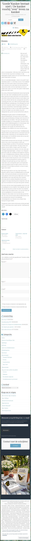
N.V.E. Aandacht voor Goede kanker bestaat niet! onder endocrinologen (16, 517)
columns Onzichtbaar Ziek (7, 340)
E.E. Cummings (14, 47)
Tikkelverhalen (5, 367)
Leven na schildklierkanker (7, 347)
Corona (5, 372)
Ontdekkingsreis (14, 44)
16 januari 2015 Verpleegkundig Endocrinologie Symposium (16, 524)
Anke (4, 44)
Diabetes (5, 374)
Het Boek (3, 345)
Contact (15, 445)
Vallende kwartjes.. (5, 240)
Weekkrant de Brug (7, 520)
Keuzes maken (4, 233)
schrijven (14, 48)
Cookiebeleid (4, 535)
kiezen (22, 47)
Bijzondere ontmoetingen (13, 516)
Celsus (3, 338)
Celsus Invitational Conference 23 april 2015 (15, 511)
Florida (4, 359)
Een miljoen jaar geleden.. (7, 327)
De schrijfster (4, 505)
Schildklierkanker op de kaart (10, 379)
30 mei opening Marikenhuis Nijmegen (18, 510)
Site (2, 296)
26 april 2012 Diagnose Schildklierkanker (11, 324)
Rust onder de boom (6, 329)
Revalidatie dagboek (8, 376)
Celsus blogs (18, 511)
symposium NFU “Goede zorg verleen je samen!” (11, 508)
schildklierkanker (9, 48)
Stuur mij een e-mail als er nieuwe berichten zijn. (15, 307)
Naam (3, 281)
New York (5, 364)
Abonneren (6, 430)
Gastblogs (4, 343)
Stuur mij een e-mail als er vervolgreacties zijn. (14, 304)
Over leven (4, 352)
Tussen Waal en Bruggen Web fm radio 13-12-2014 (19, 513)
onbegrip (25, 47)
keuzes (19, 47)
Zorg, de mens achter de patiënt (9, 370)
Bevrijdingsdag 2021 (6, 322)
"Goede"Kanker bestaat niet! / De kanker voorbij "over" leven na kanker (15, 8)
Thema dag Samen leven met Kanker (9, 526)
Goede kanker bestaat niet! (20, 505)
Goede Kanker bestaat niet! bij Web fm (9, 514)
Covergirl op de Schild (25, 525)
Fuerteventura (6, 362)
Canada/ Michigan (7, 357)
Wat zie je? (4, 319)
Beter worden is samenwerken (21, 249)
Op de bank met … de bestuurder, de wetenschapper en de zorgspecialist (15, 507)
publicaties (21, 517)
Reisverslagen (4, 355)
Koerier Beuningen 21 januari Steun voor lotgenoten (15, 523)
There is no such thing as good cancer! (15, 528)
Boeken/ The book (11, 505)
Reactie (3, 261)
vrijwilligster (19, 48)
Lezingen (27, 505)
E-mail (3, 289)
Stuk (3, 249)
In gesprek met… (20, 526)
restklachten (3, 48)
